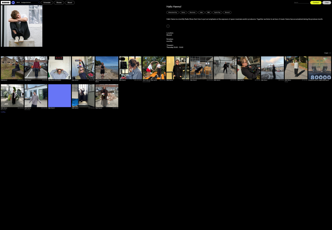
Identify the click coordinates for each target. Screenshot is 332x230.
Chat (327, 2)
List (330, 53)
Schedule (46, 2)
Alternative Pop (172, 12)
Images (326, 53)
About (70, 2)
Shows (59, 2)
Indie (201, 12)
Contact (316, 2)
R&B (208, 12)
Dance (183, 12)
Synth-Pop (217, 12)
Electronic (192, 12)
